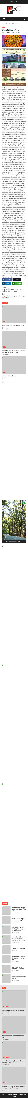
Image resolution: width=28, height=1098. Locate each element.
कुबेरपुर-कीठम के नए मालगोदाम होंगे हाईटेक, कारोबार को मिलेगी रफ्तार (6, 959)
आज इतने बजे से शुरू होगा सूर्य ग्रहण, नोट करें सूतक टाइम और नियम (13, 296)
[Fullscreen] (24, 541)
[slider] (12, 541)
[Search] (24, 19)
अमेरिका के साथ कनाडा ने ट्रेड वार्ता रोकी (6, 978)
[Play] (4, 541)
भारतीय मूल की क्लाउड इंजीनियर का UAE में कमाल (6, 969)
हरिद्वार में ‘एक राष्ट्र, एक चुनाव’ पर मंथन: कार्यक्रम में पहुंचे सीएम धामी (6, 910)
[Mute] (21, 541)
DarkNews (21, 1094)
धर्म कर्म (3, 27)
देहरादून (9, 1006)
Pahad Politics (7, 32)
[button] (14, 522)
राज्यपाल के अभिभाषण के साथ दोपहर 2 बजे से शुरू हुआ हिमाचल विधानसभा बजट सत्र (13, 289)
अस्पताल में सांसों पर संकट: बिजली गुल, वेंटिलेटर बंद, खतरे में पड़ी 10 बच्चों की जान (6, 930)
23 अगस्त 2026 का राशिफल (14, 365)
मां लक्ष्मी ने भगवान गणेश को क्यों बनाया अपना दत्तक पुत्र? (14, 314)
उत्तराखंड (5, 1006)
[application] (14, 521)
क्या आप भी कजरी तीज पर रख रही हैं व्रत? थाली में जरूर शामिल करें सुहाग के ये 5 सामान (14, 340)
